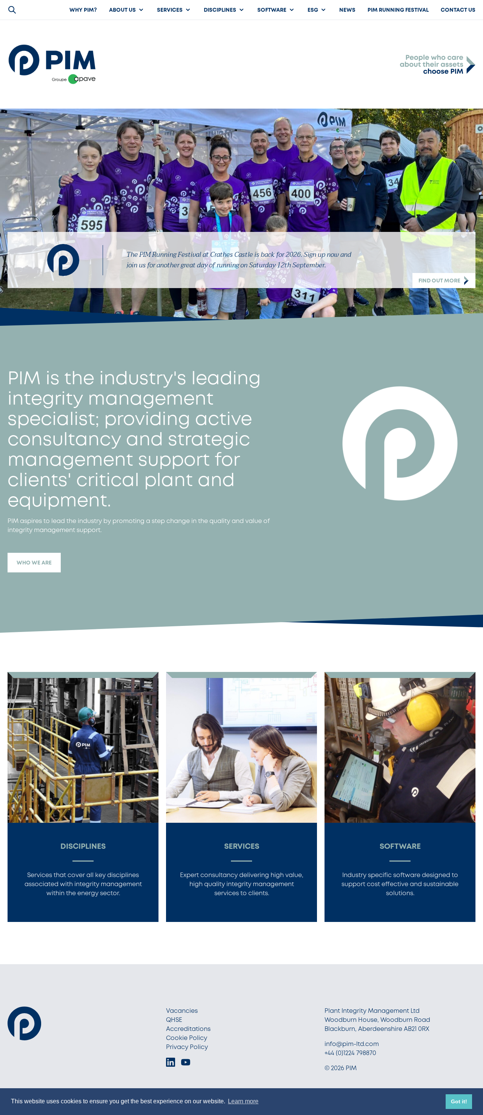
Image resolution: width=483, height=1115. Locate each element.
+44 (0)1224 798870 (350, 1053)
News (347, 9)
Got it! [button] (459, 1101)
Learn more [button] (243, 1101)
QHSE (174, 1020)
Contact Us (458, 9)
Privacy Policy (187, 1047)
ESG (313, 9)
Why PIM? (83, 9)
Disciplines (220, 9)
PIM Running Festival (398, 9)
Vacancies (182, 1011)
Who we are (34, 562)
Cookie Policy (186, 1038)
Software (271, 9)
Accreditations (188, 1029)
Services (170, 9)
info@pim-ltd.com (352, 1044)
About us (122, 9)
